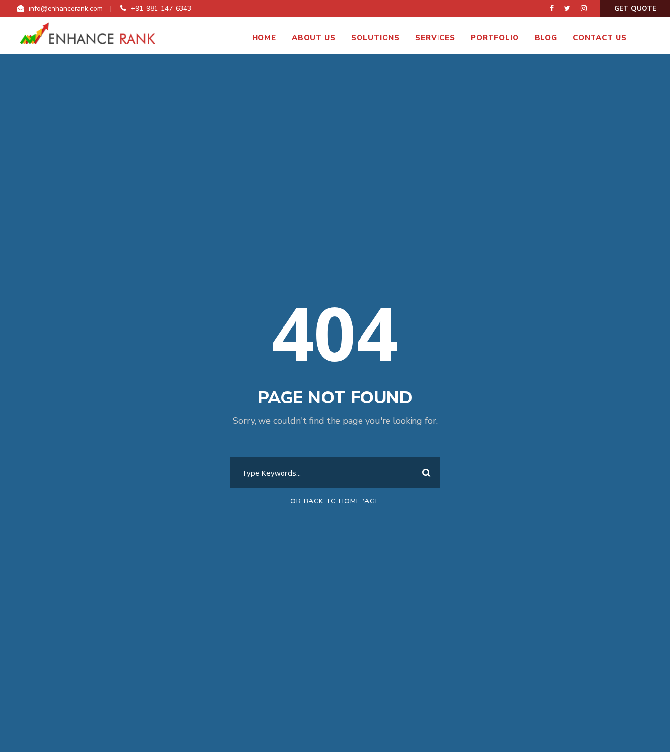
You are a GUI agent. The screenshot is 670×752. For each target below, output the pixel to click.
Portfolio (495, 38)
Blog (546, 38)
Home (264, 38)
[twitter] (567, 8)
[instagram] (584, 8)
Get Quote (635, 8)
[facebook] (552, 8)
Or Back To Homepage (335, 501)
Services (435, 38)
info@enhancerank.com (66, 8)
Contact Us (600, 38)
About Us (313, 38)
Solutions (375, 38)
